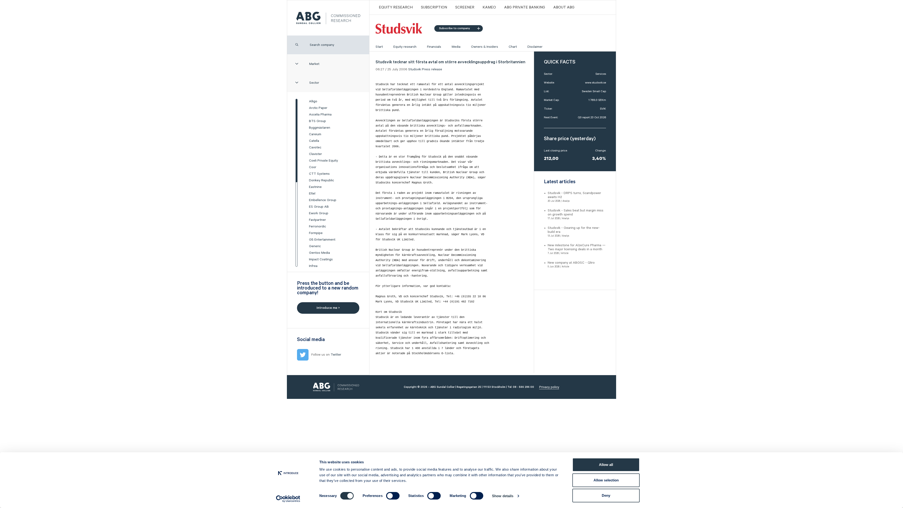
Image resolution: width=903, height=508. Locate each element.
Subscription (434, 7)
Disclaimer (535, 47)
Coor (312, 167)
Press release (432, 69)
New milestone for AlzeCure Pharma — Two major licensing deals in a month (577, 247)
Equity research (404, 47)
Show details (502, 496)
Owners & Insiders (484, 47)
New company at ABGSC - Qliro (571, 263)
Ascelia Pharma (320, 114)
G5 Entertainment (322, 240)
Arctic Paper (318, 108)
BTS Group (317, 121)
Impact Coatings (321, 259)
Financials (434, 47)
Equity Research (396, 7)
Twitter (336, 355)
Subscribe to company (454, 28)
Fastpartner (317, 220)
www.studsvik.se (595, 82)
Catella (314, 141)
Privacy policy (549, 387)
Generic (315, 246)
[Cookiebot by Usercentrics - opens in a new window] (288, 498)
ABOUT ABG (563, 7)
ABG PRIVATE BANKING (524, 7)
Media (456, 47)
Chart (513, 47)
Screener (464, 7)
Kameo (489, 7)
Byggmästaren (319, 128)
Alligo (313, 101)
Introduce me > (328, 308)
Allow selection (606, 480)
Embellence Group (322, 200)
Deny (606, 495)
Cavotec (315, 147)
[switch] (393, 496)
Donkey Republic (321, 180)
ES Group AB (319, 207)
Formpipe (316, 233)
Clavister (315, 154)
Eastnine (315, 187)
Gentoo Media (319, 253)
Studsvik (414, 69)
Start (379, 47)
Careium (315, 134)
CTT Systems (319, 174)
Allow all (606, 465)
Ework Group (318, 213)
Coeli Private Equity (323, 161)
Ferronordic (317, 226)
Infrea (313, 266)
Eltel (312, 193)
